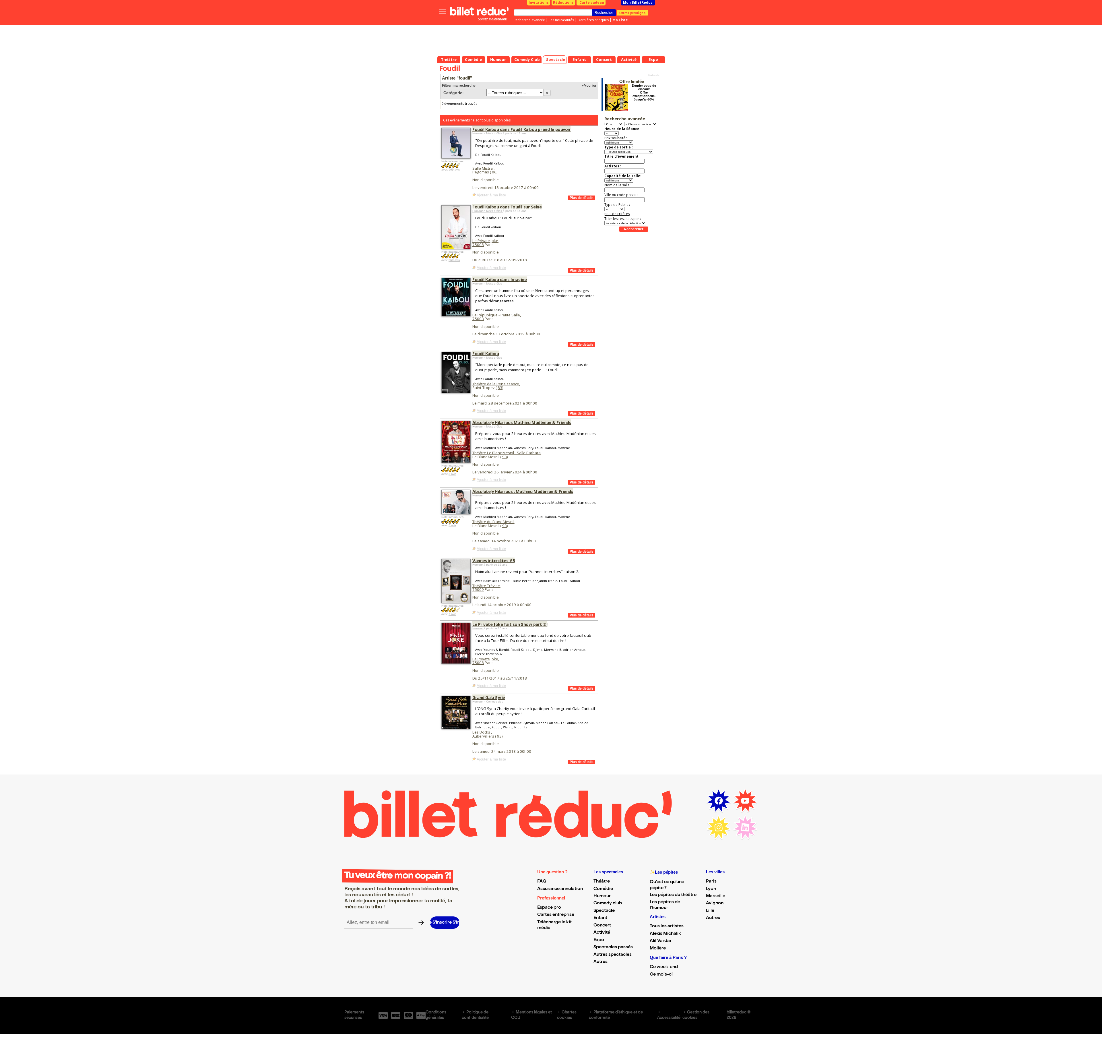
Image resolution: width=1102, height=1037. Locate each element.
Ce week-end (664, 967)
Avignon (714, 903)
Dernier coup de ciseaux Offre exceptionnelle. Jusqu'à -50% (644, 92)
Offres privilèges (632, 12)
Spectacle (604, 911)
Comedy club (607, 903)
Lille (710, 911)
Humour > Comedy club (487, 701)
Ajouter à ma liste (491, 195)
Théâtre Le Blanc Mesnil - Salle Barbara (506, 452)
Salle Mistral (483, 168)
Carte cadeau (591, 2)
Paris (711, 881)
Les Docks (481, 732)
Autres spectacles (612, 955)
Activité (601, 932)
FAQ (541, 881)
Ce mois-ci (661, 974)
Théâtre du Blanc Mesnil (493, 521)
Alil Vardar (661, 941)
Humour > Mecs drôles (487, 133)
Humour (477, 495)
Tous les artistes (667, 926)
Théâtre (601, 881)
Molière (658, 948)
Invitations (539, 2)
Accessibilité (668, 1018)
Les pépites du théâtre (673, 895)
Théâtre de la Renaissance (495, 383)
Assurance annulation (560, 889)
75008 (478, 244)
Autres (600, 962)
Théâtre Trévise (486, 585)
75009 (478, 589)
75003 (478, 318)
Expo (598, 940)
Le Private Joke (485, 240)
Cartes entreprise (555, 915)
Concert (602, 925)
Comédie (603, 889)
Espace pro (549, 908)
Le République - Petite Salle (496, 315)
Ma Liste (620, 20)
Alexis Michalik (665, 934)
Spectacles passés (613, 947)
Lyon (711, 889)
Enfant (600, 918)
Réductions (563, 2)
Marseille (715, 896)
